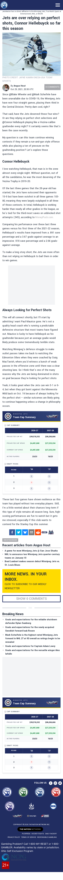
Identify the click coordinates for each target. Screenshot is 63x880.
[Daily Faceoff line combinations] (44, 532)
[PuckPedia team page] (51, 532)
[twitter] (19, 532)
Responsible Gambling (47, 837)
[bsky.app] (25, 532)
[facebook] (12, 532)
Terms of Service (28, 837)
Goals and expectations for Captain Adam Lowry (30, 646)
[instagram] (55, 783)
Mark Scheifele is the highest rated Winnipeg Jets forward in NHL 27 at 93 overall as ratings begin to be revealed (32, 638)
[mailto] (31, 532)
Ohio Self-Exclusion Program (17, 850)
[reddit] (38, 532)
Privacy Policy (14, 837)
